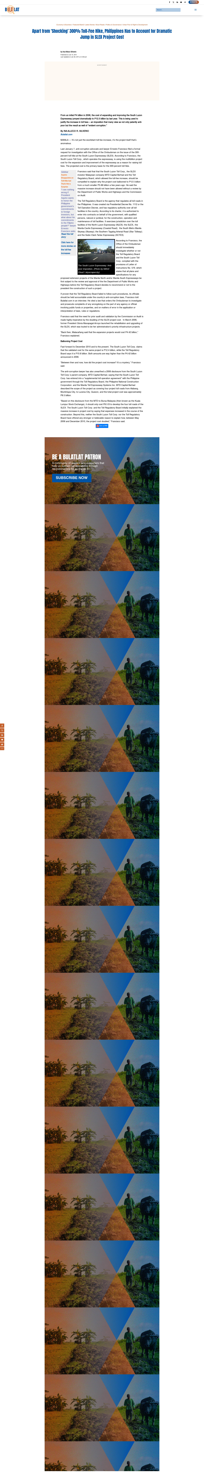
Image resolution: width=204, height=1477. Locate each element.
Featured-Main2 (78, 25)
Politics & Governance (113, 25)
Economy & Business (64, 25)
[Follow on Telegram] (184, 2)
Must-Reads (100, 25)
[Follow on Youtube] (181, 2)
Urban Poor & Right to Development (135, 25)
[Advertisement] (107, 83)
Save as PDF (103, 426)
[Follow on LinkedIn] (177, 2)
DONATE (193, 2)
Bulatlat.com (66, 135)
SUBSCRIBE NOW (72, 478)
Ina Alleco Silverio (69, 52)
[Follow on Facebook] (169, 2)
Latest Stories (90, 25)
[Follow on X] (173, 2)
